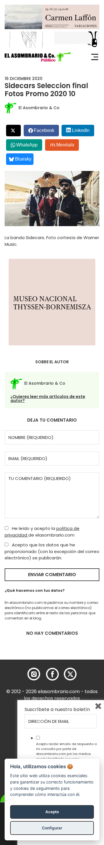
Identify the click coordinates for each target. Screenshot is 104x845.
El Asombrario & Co (39, 108)
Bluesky (23, 159)
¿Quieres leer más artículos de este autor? (47, 398)
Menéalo (65, 144)
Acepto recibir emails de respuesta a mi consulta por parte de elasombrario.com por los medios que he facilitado (66, 751)
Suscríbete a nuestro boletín (57, 709)
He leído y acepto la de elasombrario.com (42, 531)
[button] (37, 57)
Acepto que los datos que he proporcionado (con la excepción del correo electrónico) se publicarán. (52, 551)
